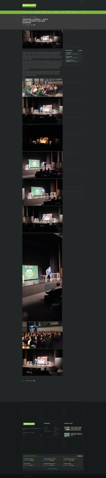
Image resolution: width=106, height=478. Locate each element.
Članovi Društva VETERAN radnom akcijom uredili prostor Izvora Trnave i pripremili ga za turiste (76, 428)
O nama (27, 1)
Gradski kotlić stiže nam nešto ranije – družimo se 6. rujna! (77, 434)
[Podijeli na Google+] (32, 25)
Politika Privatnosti (47, 431)
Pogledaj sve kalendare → (53, 468)
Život (30, 12)
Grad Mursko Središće (28, 458)
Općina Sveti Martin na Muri (49, 463)
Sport (49, 12)
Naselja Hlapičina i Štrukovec (50, 458)
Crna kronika (56, 12)
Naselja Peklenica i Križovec (69, 458)
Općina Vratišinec (67, 463)
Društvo (62, 12)
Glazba (55, 435)
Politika (44, 12)
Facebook (82, 1)
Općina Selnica (27, 463)
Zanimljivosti (75, 12)
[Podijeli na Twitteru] (27, 25)
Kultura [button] (68, 12)
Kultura (55, 431)
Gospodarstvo (37, 12)
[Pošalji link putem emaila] (34, 25)
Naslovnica (24, 12)
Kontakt (23, 1)
